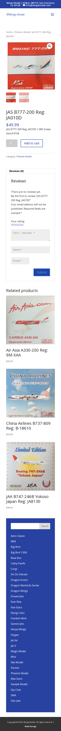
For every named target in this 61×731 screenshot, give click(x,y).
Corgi (14, 569)
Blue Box (16, 558)
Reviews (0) (16, 171)
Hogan (15, 635)
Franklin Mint (18, 618)
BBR (13, 541)
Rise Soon (16, 678)
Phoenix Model (22, 32)
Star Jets (16, 700)
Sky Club (16, 690)
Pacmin (15, 668)
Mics (13, 656)
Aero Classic (18, 536)
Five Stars (16, 607)
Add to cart (31, 143)
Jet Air (14, 640)
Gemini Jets (17, 624)
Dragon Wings (19, 591)
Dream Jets (17, 596)
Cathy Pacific (18, 563)
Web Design (30, 726)
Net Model (17, 662)
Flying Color (18, 613)
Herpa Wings (18, 629)
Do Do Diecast (19, 574)
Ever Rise (16, 601)
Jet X (13, 646)
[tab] (30, 171)
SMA (13, 695)
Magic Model (18, 651)
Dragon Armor (19, 580)
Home (9, 32)
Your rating (17, 221)
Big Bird (15, 547)
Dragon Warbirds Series (25, 585)
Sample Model (19, 684)
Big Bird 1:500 (19, 552)
